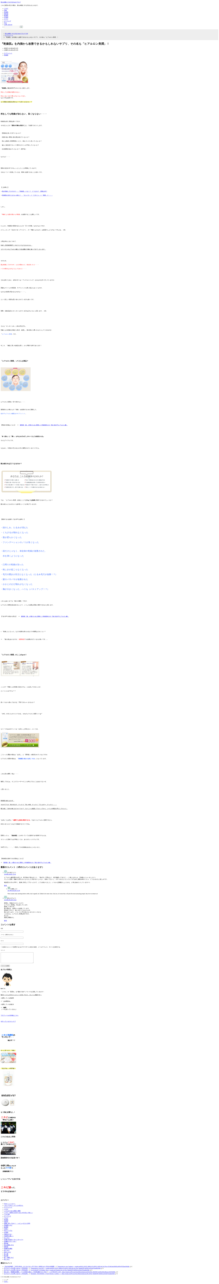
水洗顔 (6, 17)
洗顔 (5, 10)
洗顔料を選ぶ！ (9, 1236)
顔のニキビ (7, 1252)
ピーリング (7, 21)
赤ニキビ (7, 1250)
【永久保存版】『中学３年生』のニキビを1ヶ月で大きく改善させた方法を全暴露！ (29, 1266)
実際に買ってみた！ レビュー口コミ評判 (17, 1223)
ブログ (6, 1218)
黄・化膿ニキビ (9, 1257)
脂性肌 (6, 14)
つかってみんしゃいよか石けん (13, 1205)
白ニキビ (7, 1238)
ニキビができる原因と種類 (12, 1211)
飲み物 (6, 1255)
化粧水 (6, 1221)
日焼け (6, 1229)
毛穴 (5, 23)
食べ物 (6, 1254)
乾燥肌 (6, 12)
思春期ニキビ (8, 1225)
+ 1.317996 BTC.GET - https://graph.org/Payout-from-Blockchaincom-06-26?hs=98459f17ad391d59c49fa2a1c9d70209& (82, 1272)
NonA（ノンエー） (10, 1203)
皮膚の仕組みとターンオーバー (13, 1239)
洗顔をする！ (8, 1234)
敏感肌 (6, 15)
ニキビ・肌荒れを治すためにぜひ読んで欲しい (18, 1212)
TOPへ (6, 1281)
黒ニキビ (7, 1259)
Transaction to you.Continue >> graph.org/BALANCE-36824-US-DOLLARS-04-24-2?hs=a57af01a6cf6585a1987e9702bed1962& (93, 1266)
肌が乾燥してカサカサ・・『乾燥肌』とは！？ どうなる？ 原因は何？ (24, 191)
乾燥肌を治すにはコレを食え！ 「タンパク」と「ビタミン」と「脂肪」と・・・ (27, 195)
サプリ (6, 19)
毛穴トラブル (8, 1230)
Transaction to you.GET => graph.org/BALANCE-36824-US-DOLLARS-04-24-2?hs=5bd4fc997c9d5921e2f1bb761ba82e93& (66, 1268)
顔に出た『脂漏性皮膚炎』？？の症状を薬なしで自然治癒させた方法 (25, 1272)
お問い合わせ (8, 24)
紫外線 (6, 1243)
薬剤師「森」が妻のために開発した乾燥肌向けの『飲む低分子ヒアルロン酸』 (44, 425)
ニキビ (6, 8)
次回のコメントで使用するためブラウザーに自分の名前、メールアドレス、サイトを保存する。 (31, 947)
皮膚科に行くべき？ (10, 1241)
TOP (16, 33)
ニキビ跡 (7, 1214)
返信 (5, 885)
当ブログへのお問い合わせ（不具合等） (16, 1268)
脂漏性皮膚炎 (8, 1248)
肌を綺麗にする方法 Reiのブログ (11, 2)
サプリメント (8, 53)
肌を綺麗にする (9, 1245)
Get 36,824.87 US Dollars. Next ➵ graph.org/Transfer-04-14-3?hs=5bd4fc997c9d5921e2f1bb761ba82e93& (60, 1270)
